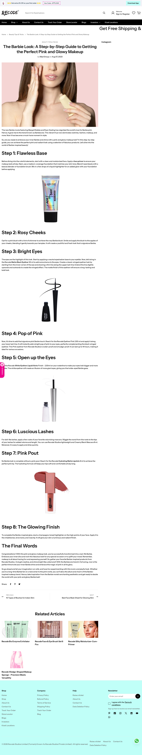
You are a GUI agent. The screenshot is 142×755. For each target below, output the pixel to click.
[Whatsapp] (109, 717)
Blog (39, 714)
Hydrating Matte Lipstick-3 (69, 461)
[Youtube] (137, 713)
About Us (5, 703)
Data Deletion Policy (81, 706)
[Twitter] (19, 584)
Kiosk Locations (8, 725)
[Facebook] (10, 584)
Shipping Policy (43, 706)
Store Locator (7, 714)
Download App (133, 3)
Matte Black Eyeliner (19, 262)
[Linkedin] (131, 713)
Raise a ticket (78, 695)
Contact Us (6, 706)
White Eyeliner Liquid (24, 365)
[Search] (104, 13)
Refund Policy (43, 699)
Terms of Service (44, 703)
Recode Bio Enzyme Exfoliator (16, 641)
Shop (4, 699)
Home (4, 34)
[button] (139, 13)
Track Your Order (9, 710)
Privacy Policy (43, 695)
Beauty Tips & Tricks (16, 34)
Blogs (4, 718)
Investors (5, 722)
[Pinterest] (15, 584)
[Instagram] (120, 713)
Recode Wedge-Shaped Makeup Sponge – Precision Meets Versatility (17, 675)
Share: (4, 584)
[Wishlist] (133, 13)
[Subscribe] (137, 696)
